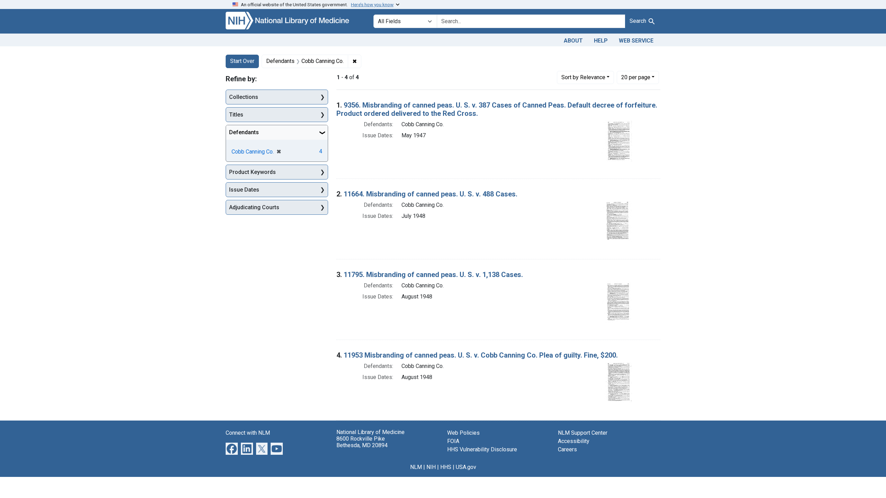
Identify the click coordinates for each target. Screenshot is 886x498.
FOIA (453, 441)
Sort (583, 77)
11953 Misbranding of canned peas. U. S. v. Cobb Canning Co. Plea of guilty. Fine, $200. (481, 355)
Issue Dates (244, 189)
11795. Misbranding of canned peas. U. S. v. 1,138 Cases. (433, 274)
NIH (431, 467)
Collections (243, 97)
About (573, 40)
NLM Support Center (582, 433)
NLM (416, 467)
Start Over (242, 61)
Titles (236, 114)
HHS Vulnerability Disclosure (482, 449)
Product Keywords (252, 172)
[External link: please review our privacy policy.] (232, 448)
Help (601, 40)
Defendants (244, 132)
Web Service (636, 40)
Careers (567, 449)
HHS (445, 467)
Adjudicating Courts (254, 207)
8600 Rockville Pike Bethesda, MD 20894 (362, 442)
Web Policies (463, 433)
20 (635, 77)
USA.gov (466, 467)
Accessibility (573, 441)
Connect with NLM (248, 433)
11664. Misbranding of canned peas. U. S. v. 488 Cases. (430, 194)
